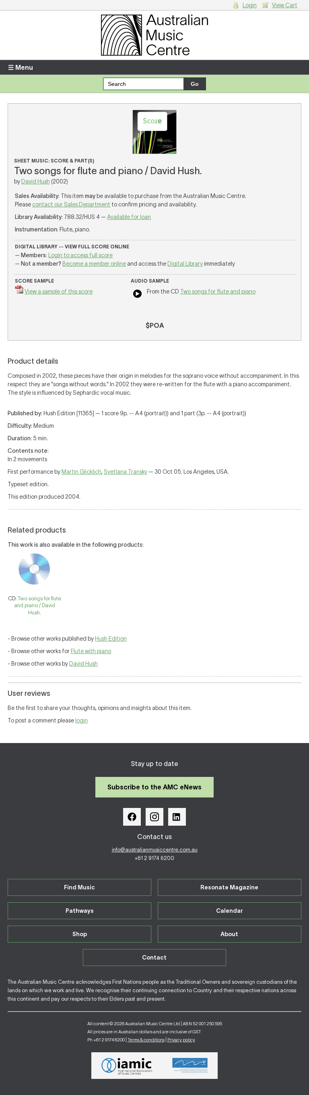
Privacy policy (181, 1039)
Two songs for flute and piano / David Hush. (37, 605)
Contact (154, 957)
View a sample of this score (59, 291)
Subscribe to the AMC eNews (154, 787)
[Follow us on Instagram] (154, 817)
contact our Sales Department (71, 204)
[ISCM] (190, 1065)
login (81, 720)
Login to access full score (80, 255)
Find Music (79, 887)
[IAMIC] (127, 1065)
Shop (79, 934)
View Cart (284, 5)
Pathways (80, 911)
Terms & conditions (146, 1039)
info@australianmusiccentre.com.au (155, 850)
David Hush (35, 181)
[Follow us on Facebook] (132, 817)
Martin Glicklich (81, 471)
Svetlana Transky (125, 471)
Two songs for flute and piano (217, 291)
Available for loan (129, 217)
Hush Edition (111, 638)
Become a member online (94, 263)
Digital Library (185, 263)
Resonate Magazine (229, 887)
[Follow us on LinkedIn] (177, 817)
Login (250, 5)
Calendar (229, 911)
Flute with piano (91, 651)
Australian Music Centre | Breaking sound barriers (154, 35)
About (229, 934)
